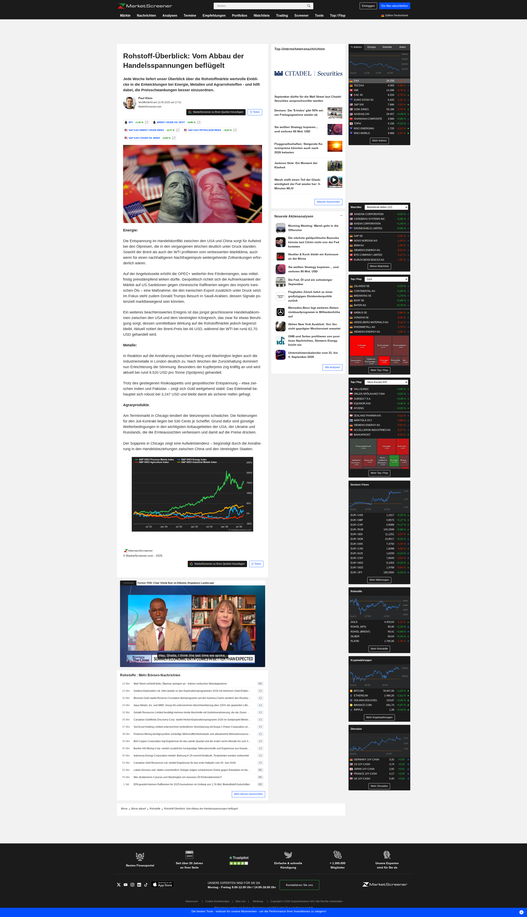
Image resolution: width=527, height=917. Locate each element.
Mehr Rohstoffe (379, 648)
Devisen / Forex (360, 484)
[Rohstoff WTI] (146, 122)
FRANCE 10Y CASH (365, 773)
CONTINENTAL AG (364, 291)
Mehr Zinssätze (379, 786)
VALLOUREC (361, 389)
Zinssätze (356, 728)
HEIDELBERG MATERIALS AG (371, 322)
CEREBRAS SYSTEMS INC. (370, 218)
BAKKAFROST (362, 434)
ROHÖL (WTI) (358, 626)
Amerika (387, 47)
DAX (356, 80)
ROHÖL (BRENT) (360, 631)
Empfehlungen (214, 15)
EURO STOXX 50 (363, 99)
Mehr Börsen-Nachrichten (248, 794)
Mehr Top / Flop (379, 370)
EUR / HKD (357, 562)
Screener (301, 15)
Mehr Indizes (379, 140)
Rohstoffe (356, 591)
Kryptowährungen (361, 660)
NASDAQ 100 (361, 114)
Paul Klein (145, 98)
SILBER (355, 636)
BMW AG (359, 245)
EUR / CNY (357, 558)
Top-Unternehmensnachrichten (299, 49)
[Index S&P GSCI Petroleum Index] (234, 130)
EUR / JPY (356, 572)
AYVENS (359, 408)
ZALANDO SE (362, 286)
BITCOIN (359, 690)
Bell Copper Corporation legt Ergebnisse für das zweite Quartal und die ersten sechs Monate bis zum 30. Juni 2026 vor (192, 741)
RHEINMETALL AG (364, 327)
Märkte (125, 15)
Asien (402, 47)
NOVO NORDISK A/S (365, 240)
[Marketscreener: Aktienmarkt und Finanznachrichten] (145, 6)
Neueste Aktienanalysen (294, 216)
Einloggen (368, 5)
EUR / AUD (357, 553)
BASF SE (359, 300)
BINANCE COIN (363, 705)
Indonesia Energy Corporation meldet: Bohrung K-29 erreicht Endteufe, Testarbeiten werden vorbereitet (191, 755)
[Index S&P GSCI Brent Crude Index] (177, 130)
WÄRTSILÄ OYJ (363, 420)
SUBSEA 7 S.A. (362, 398)
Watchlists (262, 15)
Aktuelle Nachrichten (328, 201)
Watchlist (356, 207)
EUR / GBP (357, 520)
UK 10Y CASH (362, 778)
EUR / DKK (357, 543)
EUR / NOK (357, 539)
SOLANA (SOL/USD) (365, 700)
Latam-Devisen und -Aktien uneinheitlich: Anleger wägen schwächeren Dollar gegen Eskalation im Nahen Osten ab (192, 770)
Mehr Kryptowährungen (379, 717)
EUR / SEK (357, 534)
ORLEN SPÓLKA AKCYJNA (369, 393)
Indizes (357, 47)
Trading (282, 15)
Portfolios (239, 15)
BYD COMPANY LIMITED (368, 254)
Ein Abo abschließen (394, 5)
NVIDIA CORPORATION (367, 223)
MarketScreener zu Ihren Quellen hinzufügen (217, 112)
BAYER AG (360, 305)
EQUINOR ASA (362, 403)
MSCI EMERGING (364, 128)
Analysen (169, 15)
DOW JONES (361, 109)
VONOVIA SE (361, 317)
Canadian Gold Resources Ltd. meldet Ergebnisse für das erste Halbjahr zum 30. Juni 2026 (185, 762)
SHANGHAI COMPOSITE (368, 118)
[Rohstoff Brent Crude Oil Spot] (198, 122)
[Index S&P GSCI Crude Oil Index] (173, 138)
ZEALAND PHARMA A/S (367, 415)
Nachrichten (146, 15)
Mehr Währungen (379, 579)
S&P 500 (359, 104)
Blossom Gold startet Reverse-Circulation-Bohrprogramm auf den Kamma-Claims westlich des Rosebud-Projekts (192, 698)
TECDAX (359, 85)
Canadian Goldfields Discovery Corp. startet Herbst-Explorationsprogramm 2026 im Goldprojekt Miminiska (192, 719)
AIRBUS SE (360, 312)
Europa (371, 47)
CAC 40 (358, 95)
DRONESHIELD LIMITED (368, 228)
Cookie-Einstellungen (217, 901)
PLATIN (355, 641)
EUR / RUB (357, 529)
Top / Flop (337, 15)
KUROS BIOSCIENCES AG (369, 259)
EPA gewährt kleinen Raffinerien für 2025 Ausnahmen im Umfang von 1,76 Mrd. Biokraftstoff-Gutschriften (192, 784)
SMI (356, 90)
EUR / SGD (357, 567)
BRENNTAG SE (362, 295)
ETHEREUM (361, 695)
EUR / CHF (357, 524)
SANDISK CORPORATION (369, 214)
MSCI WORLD (362, 133)
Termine (190, 15)
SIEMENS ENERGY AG (367, 250)
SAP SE (358, 236)
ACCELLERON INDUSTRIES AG (372, 430)
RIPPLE (358, 709)
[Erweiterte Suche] (308, 6)
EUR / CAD (357, 548)
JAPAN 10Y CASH (364, 769)
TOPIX (357, 123)
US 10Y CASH (362, 764)
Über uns (240, 901)
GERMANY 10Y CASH (366, 759)
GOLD (354, 622)
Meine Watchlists (379, 266)
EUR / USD (357, 515)
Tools (319, 15)
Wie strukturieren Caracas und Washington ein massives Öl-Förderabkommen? (178, 777)
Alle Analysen (332, 367)
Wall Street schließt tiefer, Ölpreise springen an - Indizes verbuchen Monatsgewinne (180, 683)
